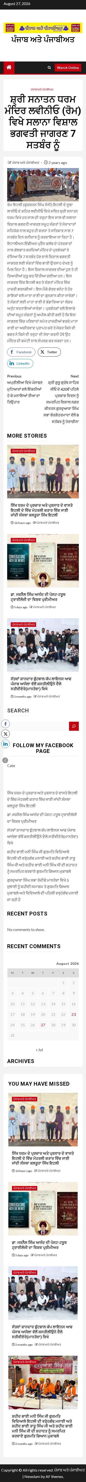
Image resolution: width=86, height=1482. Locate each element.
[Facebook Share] (5, 724)
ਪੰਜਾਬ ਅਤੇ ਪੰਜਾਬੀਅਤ (43, 39)
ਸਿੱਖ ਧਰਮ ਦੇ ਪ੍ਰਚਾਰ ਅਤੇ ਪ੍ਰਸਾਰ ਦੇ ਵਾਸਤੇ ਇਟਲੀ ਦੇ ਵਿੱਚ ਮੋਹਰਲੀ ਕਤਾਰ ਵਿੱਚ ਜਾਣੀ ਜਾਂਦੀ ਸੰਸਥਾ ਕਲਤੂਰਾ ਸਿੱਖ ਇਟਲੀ (42, 510)
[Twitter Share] (5, 734)
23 (73, 1014)
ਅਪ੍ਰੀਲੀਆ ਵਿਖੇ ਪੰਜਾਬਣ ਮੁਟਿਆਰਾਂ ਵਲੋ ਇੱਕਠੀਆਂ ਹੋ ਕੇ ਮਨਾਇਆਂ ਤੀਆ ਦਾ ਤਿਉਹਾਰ (25, 389)
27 (43, 1024)
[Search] (49, 67)
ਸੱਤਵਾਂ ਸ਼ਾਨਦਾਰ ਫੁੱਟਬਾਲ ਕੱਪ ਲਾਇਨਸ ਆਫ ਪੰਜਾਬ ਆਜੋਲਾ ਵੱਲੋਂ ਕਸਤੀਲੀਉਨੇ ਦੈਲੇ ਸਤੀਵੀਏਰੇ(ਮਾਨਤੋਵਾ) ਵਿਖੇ (41, 684)
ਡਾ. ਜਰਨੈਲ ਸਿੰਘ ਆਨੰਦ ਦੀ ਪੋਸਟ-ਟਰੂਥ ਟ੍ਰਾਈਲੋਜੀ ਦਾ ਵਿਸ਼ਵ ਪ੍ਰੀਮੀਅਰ (38, 597)
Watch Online (68, 68)
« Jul (39, 1049)
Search (18, 711)
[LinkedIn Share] (5, 744)
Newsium (32, 1476)
